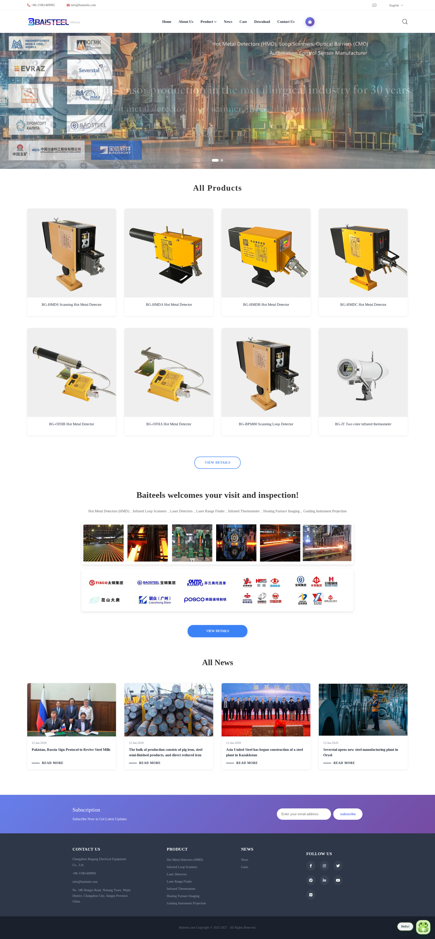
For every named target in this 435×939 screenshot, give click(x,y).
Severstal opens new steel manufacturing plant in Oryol (360, 752)
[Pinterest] (310, 880)
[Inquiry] (373, 5)
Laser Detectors (177, 874)
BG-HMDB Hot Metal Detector (266, 305)
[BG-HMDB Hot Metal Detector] (266, 253)
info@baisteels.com (83, 5)
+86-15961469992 (43, 5)
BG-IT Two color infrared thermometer (363, 424)
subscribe (348, 814)
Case (243, 22)
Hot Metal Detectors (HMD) (185, 859)
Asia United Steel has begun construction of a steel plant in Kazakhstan (264, 752)
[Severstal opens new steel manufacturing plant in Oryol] (363, 709)
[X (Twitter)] (338, 866)
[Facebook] (310, 866)
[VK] (310, 895)
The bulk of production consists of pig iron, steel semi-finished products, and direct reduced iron (165, 752)
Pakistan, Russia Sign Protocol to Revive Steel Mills (71, 750)
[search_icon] (405, 21)
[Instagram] (324, 866)
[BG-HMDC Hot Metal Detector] (363, 253)
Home (166, 22)
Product (207, 22)
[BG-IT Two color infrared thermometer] (363, 372)
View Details (217, 462)
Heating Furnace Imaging (183, 896)
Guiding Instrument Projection (186, 903)
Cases (244, 867)
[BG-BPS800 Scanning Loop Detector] (266, 372)
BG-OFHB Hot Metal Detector (71, 424)
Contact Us (286, 22)
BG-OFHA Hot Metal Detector (168, 424)
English (394, 5)
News (228, 22)
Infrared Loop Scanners (182, 867)
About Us (186, 22)
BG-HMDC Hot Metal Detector (363, 305)
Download (262, 22)
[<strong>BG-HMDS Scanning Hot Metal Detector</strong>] (71, 253)
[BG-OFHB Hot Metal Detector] (71, 372)
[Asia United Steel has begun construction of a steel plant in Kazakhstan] (266, 709)
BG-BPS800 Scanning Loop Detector (266, 424)
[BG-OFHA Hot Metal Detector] (168, 372)
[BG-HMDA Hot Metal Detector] (168, 253)
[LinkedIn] (324, 880)
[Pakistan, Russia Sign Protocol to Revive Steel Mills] (71, 709)
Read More (52, 763)
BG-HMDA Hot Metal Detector (169, 305)
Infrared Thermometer (181, 888)
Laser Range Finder (179, 881)
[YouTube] (338, 880)
